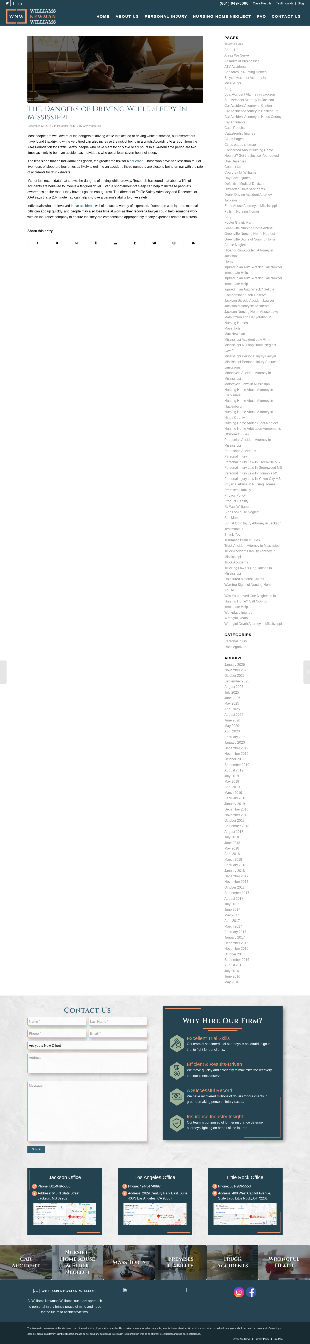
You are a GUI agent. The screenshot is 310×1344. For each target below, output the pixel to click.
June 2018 (232, 843)
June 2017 (232, 909)
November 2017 (236, 881)
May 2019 (231, 781)
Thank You (232, 534)
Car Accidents (234, 122)
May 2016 (231, 982)
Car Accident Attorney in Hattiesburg (251, 111)
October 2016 (234, 954)
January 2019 (234, 804)
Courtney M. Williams (240, 172)
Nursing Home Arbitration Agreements (252, 428)
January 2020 (234, 742)
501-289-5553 (240, 1186)
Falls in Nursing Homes (242, 211)
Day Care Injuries (237, 178)
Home (228, 261)
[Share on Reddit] (173, 243)
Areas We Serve (236, 55)
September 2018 (236, 826)
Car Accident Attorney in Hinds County (253, 117)
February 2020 (235, 737)
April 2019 (232, 787)
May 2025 (231, 703)
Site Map (231, 518)
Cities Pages (234, 139)
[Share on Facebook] (37, 243)
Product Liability (236, 501)
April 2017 (232, 921)
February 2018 (235, 865)
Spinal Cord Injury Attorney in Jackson (252, 523)
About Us (231, 50)
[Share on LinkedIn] (115, 243)
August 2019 (233, 770)
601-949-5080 (59, 1186)
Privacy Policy (235, 495)
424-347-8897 (150, 1186)
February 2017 (235, 932)
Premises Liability (237, 490)
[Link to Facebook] (14, 3)
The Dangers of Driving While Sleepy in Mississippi (107, 113)
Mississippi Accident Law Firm (247, 339)
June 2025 (232, 698)
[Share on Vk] (154, 243)
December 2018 (236, 809)
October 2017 (234, 887)
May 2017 (231, 915)
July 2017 (231, 904)
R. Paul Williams (236, 506)
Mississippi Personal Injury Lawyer (250, 356)
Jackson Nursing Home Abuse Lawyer (253, 311)
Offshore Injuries (236, 434)
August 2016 (233, 965)
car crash (136, 161)
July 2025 (231, 692)
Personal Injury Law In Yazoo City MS (252, 479)
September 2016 (236, 960)
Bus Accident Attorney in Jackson (249, 100)
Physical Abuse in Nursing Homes (249, 484)
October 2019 (234, 759)
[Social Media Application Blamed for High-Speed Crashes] (306, 672)
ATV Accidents (235, 66)
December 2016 (236, 943)
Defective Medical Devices (244, 183)
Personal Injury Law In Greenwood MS (253, 467)
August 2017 (233, 898)
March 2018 (233, 859)
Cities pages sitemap (240, 144)
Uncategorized (235, 647)
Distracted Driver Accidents (244, 189)
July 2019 (231, 776)
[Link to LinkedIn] (20, 3)
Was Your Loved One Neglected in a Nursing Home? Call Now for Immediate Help (251, 601)
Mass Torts (232, 328)
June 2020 (232, 720)
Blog (227, 89)
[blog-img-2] (115, 69)
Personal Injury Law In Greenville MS (252, 462)
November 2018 (236, 815)
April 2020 (232, 731)
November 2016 (236, 948)
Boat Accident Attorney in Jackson (249, 94)
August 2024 (233, 714)
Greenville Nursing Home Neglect (249, 233)
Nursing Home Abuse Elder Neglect (251, 423)
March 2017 (233, 926)
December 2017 (236, 876)
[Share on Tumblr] (134, 243)
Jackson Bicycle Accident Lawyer (249, 300)
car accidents (84, 206)
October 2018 (234, 820)
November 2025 (236, 670)
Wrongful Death (236, 618)
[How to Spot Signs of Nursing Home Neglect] (3, 672)
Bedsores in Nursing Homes (245, 72)
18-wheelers (233, 44)
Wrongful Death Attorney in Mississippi (253, 623)
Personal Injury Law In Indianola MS (251, 473)
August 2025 (233, 687)
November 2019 (236, 753)
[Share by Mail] (193, 243)
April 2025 (232, 709)
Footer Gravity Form (239, 222)
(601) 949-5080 (234, 3)
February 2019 (235, 798)
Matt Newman (234, 334)
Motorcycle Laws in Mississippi (247, 384)
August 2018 (233, 831)
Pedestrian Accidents (240, 451)
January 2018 (234, 871)
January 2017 (234, 937)
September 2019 (236, 765)
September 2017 (236, 893)
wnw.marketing (92, 125)
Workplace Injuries (238, 612)
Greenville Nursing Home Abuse (248, 228)
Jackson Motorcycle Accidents (246, 306)
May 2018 (231, 848)
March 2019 (233, 792)
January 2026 (234, 664)
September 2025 (236, 681)
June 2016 (232, 976)
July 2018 (231, 837)
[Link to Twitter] (7, 3)
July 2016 (231, 971)
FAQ (227, 217)
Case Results (234, 128)
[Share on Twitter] (56, 243)
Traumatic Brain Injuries (242, 540)
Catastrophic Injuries (239, 133)
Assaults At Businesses (241, 61)
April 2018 (232, 854)
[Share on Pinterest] (95, 243)
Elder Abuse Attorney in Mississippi (250, 206)
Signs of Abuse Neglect (241, 512)
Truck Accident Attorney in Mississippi (252, 545)
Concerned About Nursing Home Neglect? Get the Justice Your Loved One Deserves (251, 155)
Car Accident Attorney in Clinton (248, 105)
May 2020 (231, 726)
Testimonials (233, 529)
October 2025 (234, 675)
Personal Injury (66, 125)
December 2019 (236, 748)
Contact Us (232, 167)
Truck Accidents (236, 562)
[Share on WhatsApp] (76, 243)
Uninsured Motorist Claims (244, 579)
